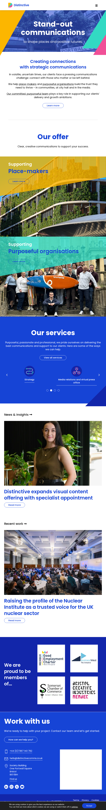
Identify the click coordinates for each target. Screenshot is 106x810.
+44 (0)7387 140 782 (21, 750)
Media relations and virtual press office (76, 381)
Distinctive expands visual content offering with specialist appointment (48, 494)
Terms (76, 800)
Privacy (85, 800)
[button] (7, 375)
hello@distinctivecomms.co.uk (26, 758)
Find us (13, 779)
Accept (89, 806)
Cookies (95, 800)
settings (74, 807)
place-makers (27, 84)
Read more (14, 505)
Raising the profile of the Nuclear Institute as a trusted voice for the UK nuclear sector (48, 607)
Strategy (29, 379)
